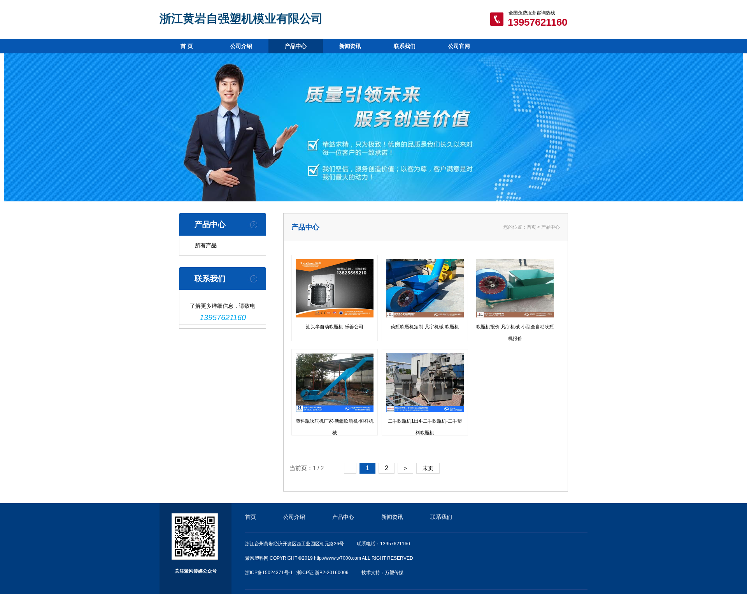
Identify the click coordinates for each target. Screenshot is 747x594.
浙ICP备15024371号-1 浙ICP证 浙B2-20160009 (297, 572)
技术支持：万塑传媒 (382, 572)
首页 (531, 227)
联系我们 (405, 46)
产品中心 (296, 46)
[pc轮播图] (373, 127)
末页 (428, 468)
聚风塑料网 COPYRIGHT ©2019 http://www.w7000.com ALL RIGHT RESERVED (329, 558)
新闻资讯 (350, 46)
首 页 (187, 46)
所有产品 (206, 245)
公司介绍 (241, 46)
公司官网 (459, 46)
